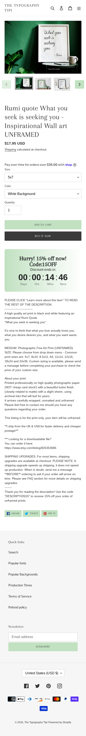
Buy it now (43, 236)
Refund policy (17, 607)
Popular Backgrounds (23, 574)
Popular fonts (17, 563)
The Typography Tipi (22, 7)
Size (7, 169)
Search (13, 552)
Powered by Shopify (59, 722)
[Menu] (79, 8)
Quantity (10, 202)
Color (8, 186)
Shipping (10, 149)
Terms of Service (20, 596)
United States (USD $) (41, 673)
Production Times (20, 585)
